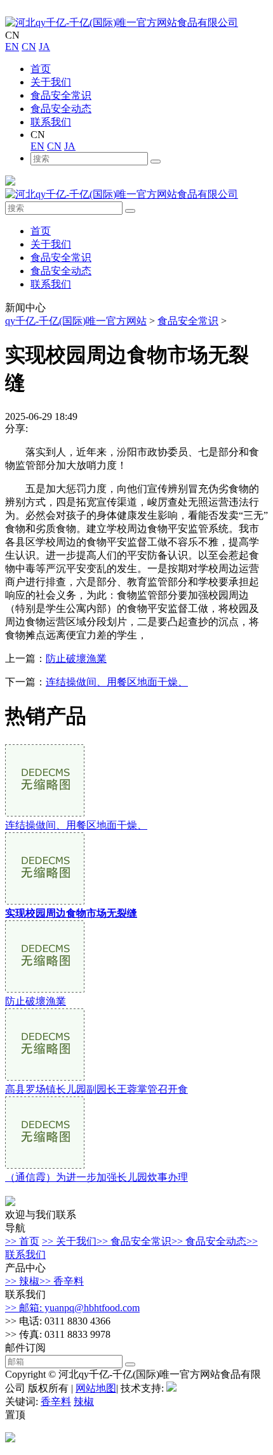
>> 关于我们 (69, 1241)
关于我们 (50, 82)
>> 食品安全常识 (134, 1241)
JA (44, 46)
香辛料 (56, 1401)
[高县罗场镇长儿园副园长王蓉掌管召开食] (44, 1077)
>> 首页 (22, 1241)
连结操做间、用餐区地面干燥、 (117, 682)
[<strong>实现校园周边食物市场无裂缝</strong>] (44, 901)
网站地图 (96, 1388)
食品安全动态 (60, 108)
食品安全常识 (60, 95)
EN (12, 46)
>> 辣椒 (22, 1281)
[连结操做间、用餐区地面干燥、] (44, 813)
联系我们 (50, 122)
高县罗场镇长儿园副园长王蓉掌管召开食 (96, 1089)
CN (29, 46)
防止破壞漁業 (76, 658)
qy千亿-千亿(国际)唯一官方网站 (76, 320)
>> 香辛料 (61, 1281)
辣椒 (84, 1401)
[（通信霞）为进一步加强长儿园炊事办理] (44, 1165)
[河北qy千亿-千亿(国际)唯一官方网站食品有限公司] (121, 22)
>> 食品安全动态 (208, 1241)
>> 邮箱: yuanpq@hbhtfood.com (72, 1307)
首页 (40, 68)
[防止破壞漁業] (44, 989)
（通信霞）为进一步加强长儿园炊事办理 (96, 1177)
